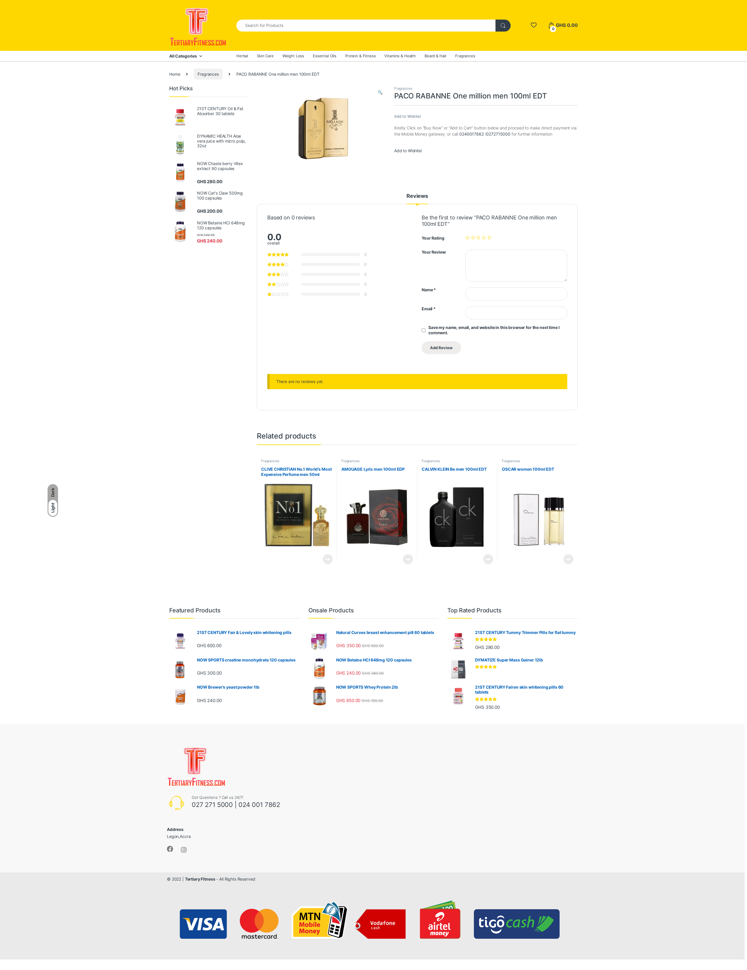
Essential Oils (324, 55)
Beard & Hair (435, 55)
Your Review (434, 252)
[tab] (417, 198)
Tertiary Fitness (200, 879)
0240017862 (472, 133)
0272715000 (498, 133)
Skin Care (265, 55)
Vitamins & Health (400, 55)
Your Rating (433, 237)
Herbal (242, 55)
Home (174, 74)
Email (429, 308)
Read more (328, 559)
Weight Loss (293, 55)
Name (429, 289)
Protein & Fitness (360, 55)
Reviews (417, 196)
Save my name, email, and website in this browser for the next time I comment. (493, 330)
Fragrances (465, 55)
